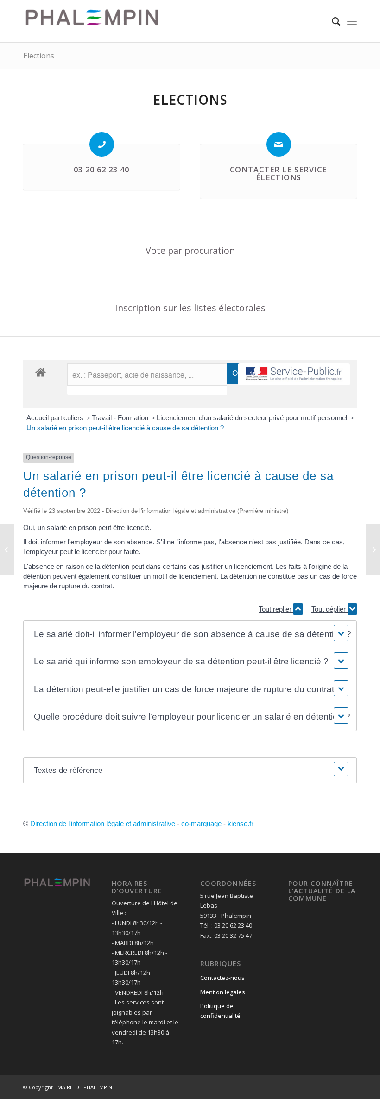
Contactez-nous (222, 977)
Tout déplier (329, 609)
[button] (190, 634)
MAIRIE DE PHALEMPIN (84, 1087)
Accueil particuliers (55, 418)
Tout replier (276, 609)
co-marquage (201, 823)
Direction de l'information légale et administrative (102, 823)
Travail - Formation (121, 418)
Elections (38, 56)
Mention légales (222, 992)
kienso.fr (240, 823)
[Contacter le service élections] (278, 144)
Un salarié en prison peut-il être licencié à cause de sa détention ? (125, 428)
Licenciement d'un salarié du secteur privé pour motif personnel (253, 418)
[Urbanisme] (7, 549)
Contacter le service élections (278, 173)
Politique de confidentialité (220, 1011)
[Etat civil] (373, 549)
